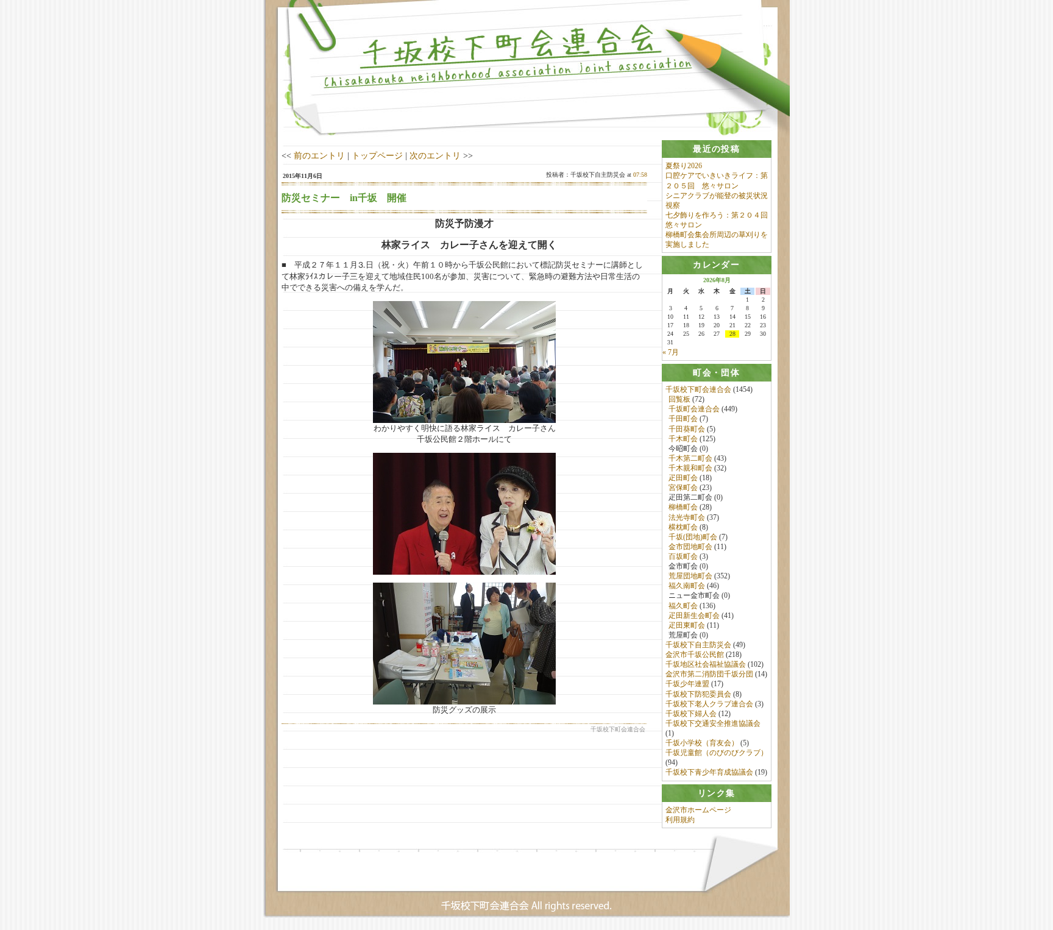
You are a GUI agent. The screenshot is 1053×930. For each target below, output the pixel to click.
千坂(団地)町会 (692, 537)
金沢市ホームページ (698, 810)
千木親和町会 (690, 468)
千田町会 (683, 418)
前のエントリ (319, 155)
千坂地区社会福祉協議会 (705, 664)
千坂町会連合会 (694, 409)
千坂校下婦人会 (691, 713)
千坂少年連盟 (687, 683)
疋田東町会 (686, 625)
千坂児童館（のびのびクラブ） (716, 752)
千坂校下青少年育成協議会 (709, 772)
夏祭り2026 (683, 165)
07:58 (640, 174)
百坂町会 (683, 556)
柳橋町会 (683, 507)
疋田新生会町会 (694, 615)
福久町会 (683, 605)
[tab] (716, 149)
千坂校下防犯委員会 (698, 694)
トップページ (377, 155)
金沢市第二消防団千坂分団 (709, 674)
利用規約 (680, 819)
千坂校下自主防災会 (698, 644)
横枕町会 (683, 527)
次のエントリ (435, 155)
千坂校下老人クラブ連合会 (709, 704)
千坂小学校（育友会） (702, 743)
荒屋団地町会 (690, 576)
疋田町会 (683, 477)
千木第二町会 (690, 458)
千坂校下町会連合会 (698, 389)
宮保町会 (683, 487)
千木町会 (683, 438)
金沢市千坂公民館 (694, 654)
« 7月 (670, 352)
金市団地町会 (690, 546)
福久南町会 (686, 585)
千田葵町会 (686, 429)
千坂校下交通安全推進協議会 (712, 723)
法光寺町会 (686, 517)
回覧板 (679, 399)
